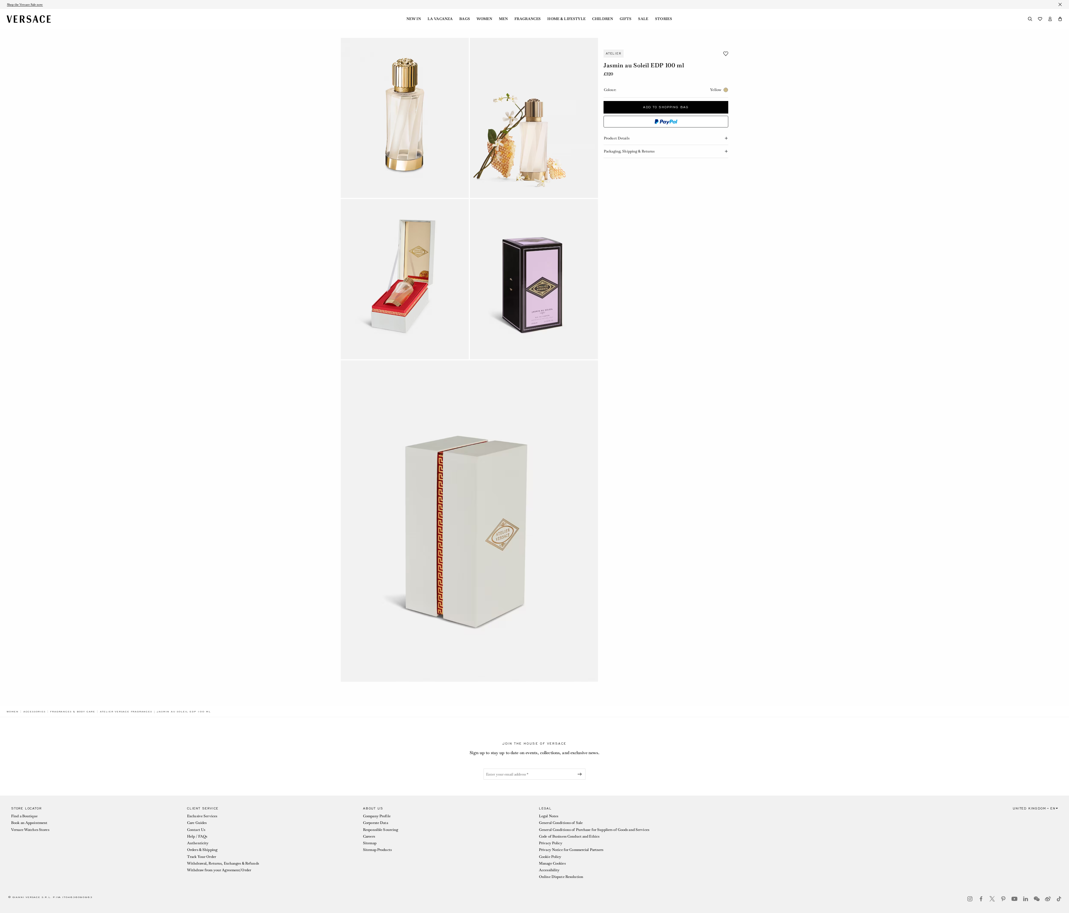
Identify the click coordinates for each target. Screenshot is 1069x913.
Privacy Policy (550, 843)
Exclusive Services (202, 816)
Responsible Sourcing (380, 829)
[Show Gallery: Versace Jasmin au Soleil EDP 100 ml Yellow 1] (405, 118)
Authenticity (198, 843)
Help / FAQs (197, 836)
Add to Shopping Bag (666, 107)
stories (663, 19)
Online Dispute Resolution (561, 876)
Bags (464, 19)
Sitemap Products (377, 849)
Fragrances (527, 19)
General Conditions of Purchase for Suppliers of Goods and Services (594, 829)
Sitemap (369, 843)
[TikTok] (1059, 898)
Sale (643, 19)
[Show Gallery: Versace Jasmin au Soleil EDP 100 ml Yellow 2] (534, 118)
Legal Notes (548, 816)
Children (602, 19)
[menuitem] (413, 19)
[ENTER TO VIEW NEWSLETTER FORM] (580, 774)
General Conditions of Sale (561, 822)
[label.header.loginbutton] (1050, 19)
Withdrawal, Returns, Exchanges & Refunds (223, 863)
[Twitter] (992, 898)
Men (503, 19)
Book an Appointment (29, 822)
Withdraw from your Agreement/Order (219, 870)
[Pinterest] (1003, 898)
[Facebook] (981, 898)
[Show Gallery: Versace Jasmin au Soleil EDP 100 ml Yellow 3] (405, 279)
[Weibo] (1048, 898)
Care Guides (197, 822)
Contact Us (196, 829)
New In (413, 19)
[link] (13, 711)
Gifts (626, 19)
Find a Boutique (24, 816)
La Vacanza (440, 19)
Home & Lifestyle (566, 19)
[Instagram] (970, 898)
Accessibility (549, 870)
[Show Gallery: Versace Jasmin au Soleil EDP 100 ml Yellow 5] (469, 521)
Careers (369, 836)
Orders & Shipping (202, 849)
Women (484, 19)
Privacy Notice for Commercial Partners (571, 849)
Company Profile (377, 816)
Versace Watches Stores (30, 829)
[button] (1060, 19)
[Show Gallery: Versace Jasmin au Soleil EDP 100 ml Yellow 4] (534, 279)
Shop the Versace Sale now (25, 4)
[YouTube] (1014, 898)
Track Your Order (201, 856)
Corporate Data (375, 822)
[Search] (1030, 19)
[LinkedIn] (1025, 898)
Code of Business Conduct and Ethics (569, 836)
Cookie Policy (550, 856)
